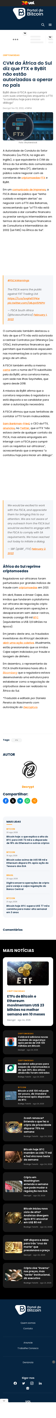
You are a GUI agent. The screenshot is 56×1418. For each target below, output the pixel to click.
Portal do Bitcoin (28, 13)
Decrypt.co (30, 707)
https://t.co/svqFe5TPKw (24, 298)
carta (6, 370)
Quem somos (28, 1323)
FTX (43, 177)
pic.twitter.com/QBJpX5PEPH (26, 303)
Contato (28, 1328)
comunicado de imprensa (29, 189)
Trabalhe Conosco (28, 1348)
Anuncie (28, 1342)
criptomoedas (30, 177)
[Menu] (50, 25)
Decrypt (28, 787)
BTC (35, 617)
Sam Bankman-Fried (16, 423)
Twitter (24, 428)
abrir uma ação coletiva (18, 643)
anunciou (9, 428)
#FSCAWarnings (18, 280)
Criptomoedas (11, 55)
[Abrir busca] (43, 25)
